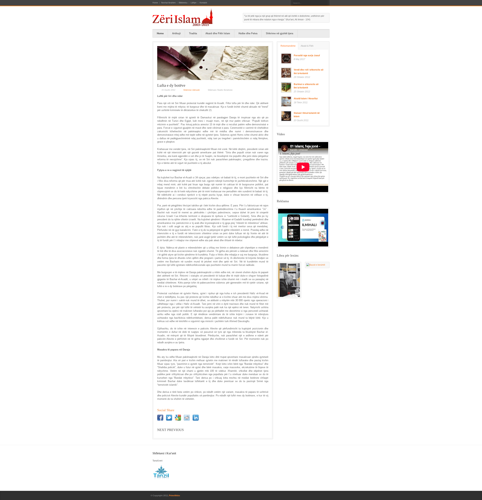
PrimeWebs (174, 495)
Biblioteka (183, 3)
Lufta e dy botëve (171, 85)
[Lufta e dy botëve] (212, 63)
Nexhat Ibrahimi (168, 3)
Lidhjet (193, 3)
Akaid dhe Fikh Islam (217, 33)
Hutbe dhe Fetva (248, 33)
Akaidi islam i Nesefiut (306, 98)
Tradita (193, 33)
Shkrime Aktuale (191, 90)
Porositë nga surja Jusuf (307, 55)
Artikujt (176, 33)
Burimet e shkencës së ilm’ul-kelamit (306, 85)
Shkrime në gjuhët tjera (279, 33)
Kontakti (203, 3)
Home (155, 3)
